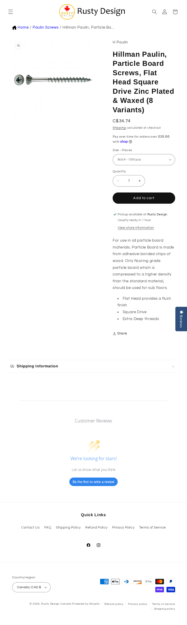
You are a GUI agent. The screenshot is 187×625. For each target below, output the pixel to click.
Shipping (119, 127)
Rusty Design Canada (56, 604)
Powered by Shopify (86, 604)
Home (23, 27)
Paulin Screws (46, 27)
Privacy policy (137, 604)
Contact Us (30, 527)
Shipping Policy (68, 527)
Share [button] (122, 333)
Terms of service (163, 604)
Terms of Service (152, 527)
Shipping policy (164, 609)
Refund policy (114, 604)
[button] (10, 12)
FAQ (47, 527)
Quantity (119, 171)
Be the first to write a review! (93, 482)
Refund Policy (96, 527)
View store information (136, 228)
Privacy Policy (123, 527)
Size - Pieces (122, 150)
